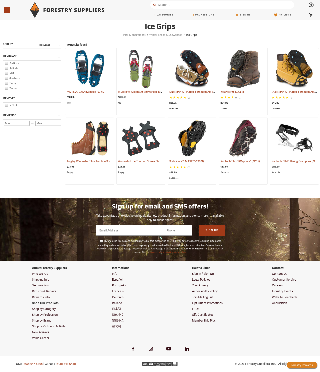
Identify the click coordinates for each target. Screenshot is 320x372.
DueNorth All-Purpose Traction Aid (195, 92)
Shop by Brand (41, 320)
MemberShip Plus (204, 320)
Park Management (134, 35)
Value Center (40, 338)
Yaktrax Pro (232, 92)
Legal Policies (201, 279)
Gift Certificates (203, 315)
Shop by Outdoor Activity (49, 326)
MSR (69, 103)
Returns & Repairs (44, 291)
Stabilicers (173, 178)
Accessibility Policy (205, 291)
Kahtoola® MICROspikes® (240, 161)
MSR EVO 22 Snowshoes (86, 92)
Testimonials (40, 285)
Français (118, 291)
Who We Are (40, 274)
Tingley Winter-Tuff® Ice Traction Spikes (95, 161)
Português (119, 285)
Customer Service (284, 279)
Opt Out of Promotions (207, 303)
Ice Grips (160, 27)
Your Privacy (200, 285)
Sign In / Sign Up (203, 274)
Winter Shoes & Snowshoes (165, 35)
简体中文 (118, 315)
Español (117, 279)
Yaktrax (223, 108)
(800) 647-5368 (33, 364)
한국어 (116, 326)
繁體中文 (118, 320)
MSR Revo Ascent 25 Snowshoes (142, 92)
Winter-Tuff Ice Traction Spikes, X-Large (146, 161)
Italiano (117, 303)
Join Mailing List (203, 297)
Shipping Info (40, 279)
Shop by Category (44, 309)
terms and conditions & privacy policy (166, 252)
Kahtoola (224, 172)
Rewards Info (41, 297)
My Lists (285, 15)
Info (114, 274)
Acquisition (279, 303)
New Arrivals (40, 332)
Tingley (70, 172)
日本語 (116, 309)
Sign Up (212, 230)
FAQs (195, 309)
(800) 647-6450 (66, 364)
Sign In (245, 15)
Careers (277, 285)
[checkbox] (6, 63)
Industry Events (282, 291)
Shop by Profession (45, 315)
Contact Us (279, 274)
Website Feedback (284, 297)
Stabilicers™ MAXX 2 (186, 161)
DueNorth (173, 108)
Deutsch (118, 297)
